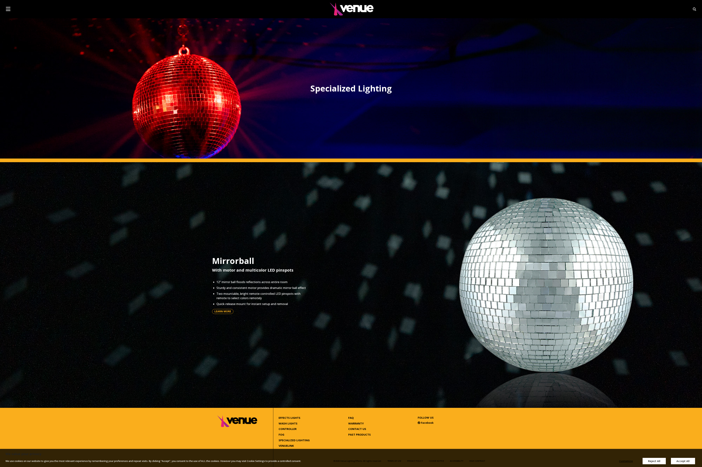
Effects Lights (289, 418)
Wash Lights (288, 423)
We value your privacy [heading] (23, 454)
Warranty (356, 423)
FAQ (351, 418)
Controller (288, 429)
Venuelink (286, 445)
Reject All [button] (654, 461)
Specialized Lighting (294, 440)
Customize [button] (626, 461)
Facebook (426, 422)
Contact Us (357, 429)
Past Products (359, 434)
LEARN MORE (222, 311)
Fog (281, 434)
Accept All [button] (683, 461)
